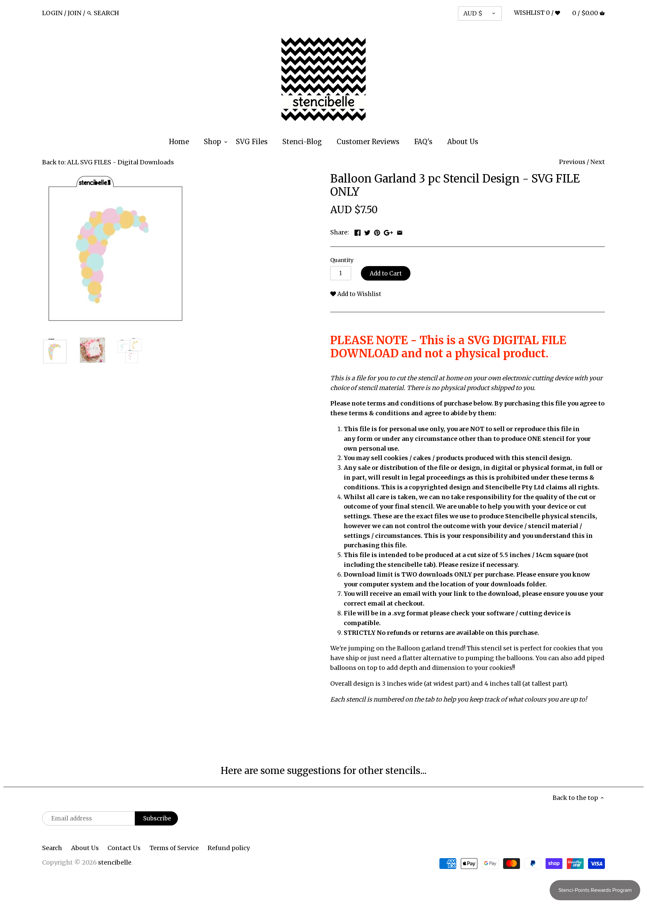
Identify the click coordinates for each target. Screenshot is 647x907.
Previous (572, 162)
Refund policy (229, 848)
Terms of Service (174, 848)
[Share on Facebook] (358, 231)
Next (597, 162)
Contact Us (124, 848)
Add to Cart (386, 273)
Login (52, 13)
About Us (85, 848)
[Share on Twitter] (367, 231)
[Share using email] (400, 231)
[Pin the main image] (377, 231)
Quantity (341, 260)
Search (52, 848)
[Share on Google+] (388, 231)
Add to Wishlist (358, 294)
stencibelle (114, 862)
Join (75, 13)
